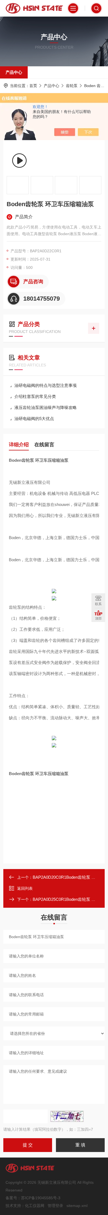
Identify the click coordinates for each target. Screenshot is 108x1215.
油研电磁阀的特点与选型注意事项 (45, 385)
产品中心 (14, 72)
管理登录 (55, 1205)
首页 (33, 85)
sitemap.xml (77, 1205)
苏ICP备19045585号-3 (40, 1198)
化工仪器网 (34, 1205)
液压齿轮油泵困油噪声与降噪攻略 (45, 407)
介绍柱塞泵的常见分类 (35, 396)
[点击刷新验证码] (67, 1116)
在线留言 (44, 444)
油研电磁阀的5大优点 (34, 418)
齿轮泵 (72, 85)
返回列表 (25, 888)
